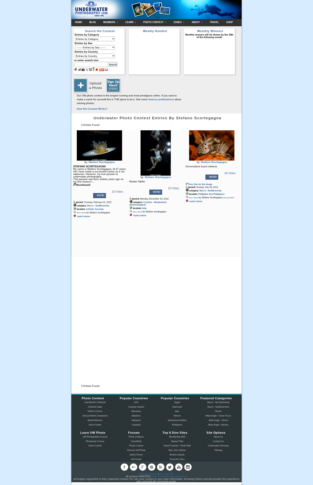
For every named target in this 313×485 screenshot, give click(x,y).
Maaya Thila (177, 441)
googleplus (142, 467)
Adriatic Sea (92, 209)
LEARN (129, 22)
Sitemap (218, 450)
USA (136, 402)
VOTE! (101, 195)
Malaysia (136, 420)
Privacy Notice (148, 473)
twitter (169, 467)
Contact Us (218, 441)
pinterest (151, 467)
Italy (101, 209)
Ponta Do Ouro (177, 459)
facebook (124, 467)
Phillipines (177, 425)
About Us (218, 437)
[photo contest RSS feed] (101, 70)
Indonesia (177, 407)
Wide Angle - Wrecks (218, 425)
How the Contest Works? (92, 108)
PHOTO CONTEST (153, 22)
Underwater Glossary (218, 445)
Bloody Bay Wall (177, 437)
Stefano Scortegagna (102, 162)
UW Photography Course (95, 437)
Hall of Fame (95, 425)
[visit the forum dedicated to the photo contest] (75, 70)
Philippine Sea (205, 194)
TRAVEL (214, 22)
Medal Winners (95, 420)
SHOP (229, 22)
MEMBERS (109, 22)
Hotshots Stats (95, 407)
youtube (178, 467)
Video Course (95, 445)
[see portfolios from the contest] (86, 70)
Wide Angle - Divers (218, 420)
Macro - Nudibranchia (98, 205)
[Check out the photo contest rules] (106, 70)
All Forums (136, 459)
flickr (133, 467)
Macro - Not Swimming (218, 402)
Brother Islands (177, 454)
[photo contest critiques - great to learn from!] (79, 70)
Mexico (177, 415)
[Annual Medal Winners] (93, 70)
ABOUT (196, 22)
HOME (78, 22)
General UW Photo (136, 450)
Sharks (218, 411)
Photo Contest (136, 445)
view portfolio (228, 198)
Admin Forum (136, 454)
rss (160, 467)
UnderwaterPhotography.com (169, 476)
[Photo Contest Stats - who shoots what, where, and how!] (83, 70)
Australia (136, 425)
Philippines (219, 194)
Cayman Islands (136, 407)
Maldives (136, 415)
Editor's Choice (95, 411)
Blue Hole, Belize (177, 450)
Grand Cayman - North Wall (177, 445)
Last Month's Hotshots (95, 402)
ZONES (178, 22)
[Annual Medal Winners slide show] (90, 70)
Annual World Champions (95, 415)
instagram (187, 467)
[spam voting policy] (96, 70)
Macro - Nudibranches (218, 407)
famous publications (161, 99)
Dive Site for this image (200, 184)
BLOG (92, 22)
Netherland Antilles (177, 420)
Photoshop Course (95, 441)
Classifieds (136, 441)
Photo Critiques (136, 437)
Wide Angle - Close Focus (218, 415)
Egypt (177, 402)
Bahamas (136, 411)
